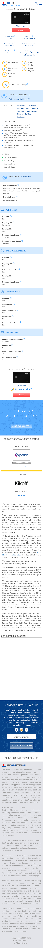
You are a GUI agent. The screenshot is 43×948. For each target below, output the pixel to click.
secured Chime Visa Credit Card (21, 9)
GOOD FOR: (7, 105)
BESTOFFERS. (16, 765)
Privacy (34, 758)
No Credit (20, 108)
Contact (17, 758)
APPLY (20, 30)
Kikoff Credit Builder (21, 491)
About (8, 758)
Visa (27, 108)
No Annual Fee (32, 111)
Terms (25, 758)
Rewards (35, 108)
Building (28, 114)
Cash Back (20, 111)
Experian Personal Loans (21, 463)
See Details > (21, 467)
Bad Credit (32, 105)
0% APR (19, 114)
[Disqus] (21, 668)
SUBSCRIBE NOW (21, 745)
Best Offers (20, 117)
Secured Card (21, 105)
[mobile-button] (40, 3)
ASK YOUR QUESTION (21, 426)
